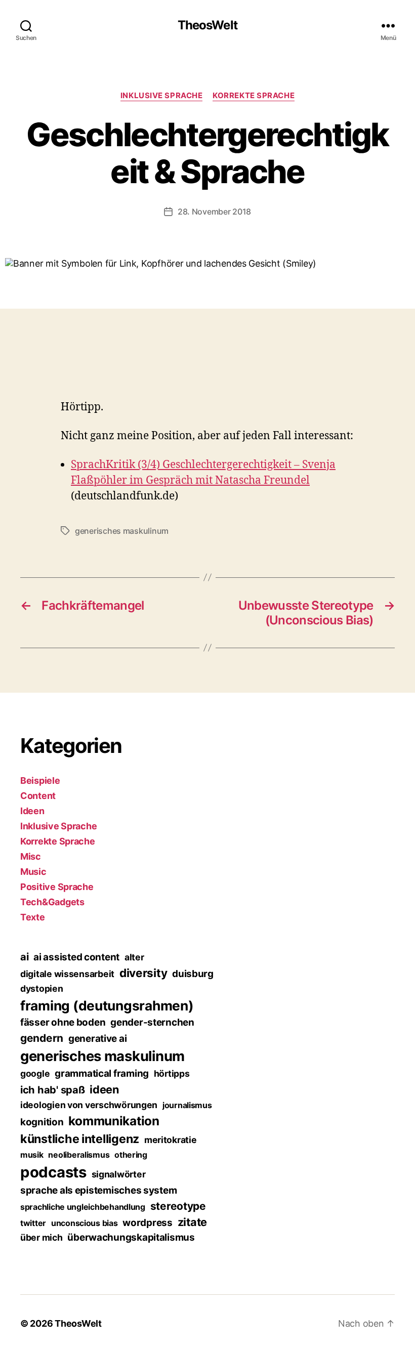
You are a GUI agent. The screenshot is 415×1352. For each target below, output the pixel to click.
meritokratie (170, 1139)
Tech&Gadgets (52, 902)
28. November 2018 (214, 211)
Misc (30, 856)
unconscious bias (84, 1223)
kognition (42, 1122)
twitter (33, 1223)
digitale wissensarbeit (67, 973)
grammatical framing (102, 1073)
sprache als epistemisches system (98, 1190)
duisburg (193, 974)
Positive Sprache (57, 886)
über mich (41, 1237)
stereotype (178, 1206)
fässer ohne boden (62, 1022)
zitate (192, 1222)
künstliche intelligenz (79, 1138)
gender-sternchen (152, 1022)
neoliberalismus (78, 1155)
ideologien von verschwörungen (88, 1105)
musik (32, 1155)
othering (130, 1155)
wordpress (147, 1223)
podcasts (53, 1172)
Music (33, 871)
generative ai (97, 1038)
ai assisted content (76, 957)
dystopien (41, 988)
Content (38, 795)
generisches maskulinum (122, 531)
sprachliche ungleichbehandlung (82, 1207)
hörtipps (172, 1073)
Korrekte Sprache (254, 95)
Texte (32, 917)
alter (134, 957)
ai (24, 957)
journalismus (187, 1105)
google (35, 1073)
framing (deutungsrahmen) (107, 1005)
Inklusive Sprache (161, 95)
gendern (41, 1038)
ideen (104, 1089)
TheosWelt (207, 25)
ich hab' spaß (52, 1090)
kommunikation (113, 1120)
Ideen (32, 811)
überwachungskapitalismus (131, 1237)
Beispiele (40, 780)
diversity (143, 973)
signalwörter (119, 1174)
